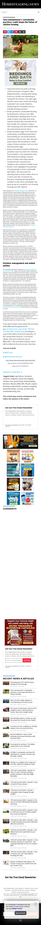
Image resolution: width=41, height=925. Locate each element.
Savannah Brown (9, 389)
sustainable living (10, 391)
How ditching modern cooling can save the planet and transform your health (23, 719)
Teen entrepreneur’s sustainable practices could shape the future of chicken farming (22, 692)
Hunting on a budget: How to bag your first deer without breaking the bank (23, 763)
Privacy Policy (17, 908)
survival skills (29, 389)
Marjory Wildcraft (17, 384)
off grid (28, 384)
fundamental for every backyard (12, 307)
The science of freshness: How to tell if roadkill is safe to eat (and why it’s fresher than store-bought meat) (23, 710)
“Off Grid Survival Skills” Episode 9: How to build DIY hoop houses (23, 783)
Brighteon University (19, 379)
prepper (25, 386)
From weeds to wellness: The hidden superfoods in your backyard (22, 745)
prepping (32, 386)
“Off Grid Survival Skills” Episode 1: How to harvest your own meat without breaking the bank (23, 853)
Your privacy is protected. (11, 425)
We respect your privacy (27, 894)
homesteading (29, 381)
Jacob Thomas (17, 28)
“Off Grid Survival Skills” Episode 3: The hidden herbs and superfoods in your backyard (23, 832)
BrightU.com (8, 352)
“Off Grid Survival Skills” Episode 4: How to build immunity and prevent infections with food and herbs (24, 822)
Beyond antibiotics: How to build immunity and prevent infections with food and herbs (22, 736)
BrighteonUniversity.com (12, 357)
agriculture (19, 376)
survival (20, 389)
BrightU (30, 379)
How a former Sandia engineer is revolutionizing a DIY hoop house (21, 701)
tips (18, 391)
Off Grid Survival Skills (21, 190)
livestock (6, 384)
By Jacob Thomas (22, 696)
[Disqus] (20, 538)
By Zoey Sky (21, 686)
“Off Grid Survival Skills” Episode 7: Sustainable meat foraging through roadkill (22, 792)
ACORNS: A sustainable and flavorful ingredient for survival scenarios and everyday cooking (22, 754)
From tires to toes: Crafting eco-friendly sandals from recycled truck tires (23, 727)
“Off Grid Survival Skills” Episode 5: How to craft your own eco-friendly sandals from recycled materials (23, 812)
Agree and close (20, 913)
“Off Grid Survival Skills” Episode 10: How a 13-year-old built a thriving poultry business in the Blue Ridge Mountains (22, 773)
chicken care (8, 381)
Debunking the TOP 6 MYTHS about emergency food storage (22, 683)
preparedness (15, 386)
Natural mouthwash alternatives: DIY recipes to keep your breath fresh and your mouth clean (23, 863)
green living (18, 381)
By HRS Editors (22, 868)
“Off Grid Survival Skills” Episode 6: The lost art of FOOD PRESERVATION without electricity (23, 802)
